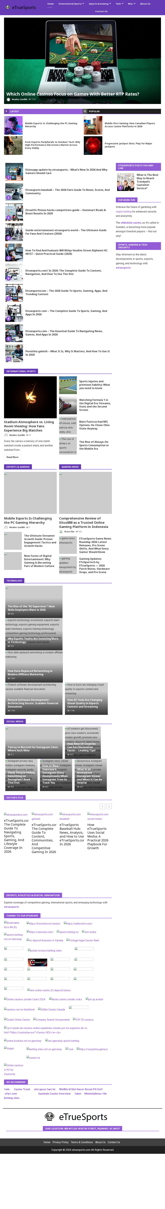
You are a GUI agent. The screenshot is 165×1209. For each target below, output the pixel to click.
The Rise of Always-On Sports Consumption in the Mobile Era (68, 445)
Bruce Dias (69, 531)
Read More (12, 457)
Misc (130, 3)
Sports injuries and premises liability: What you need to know (68, 385)
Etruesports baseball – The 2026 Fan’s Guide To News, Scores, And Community (14, 192)
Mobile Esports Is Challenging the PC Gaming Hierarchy (13, 125)
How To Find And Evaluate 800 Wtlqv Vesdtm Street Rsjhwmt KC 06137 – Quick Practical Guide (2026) (14, 252)
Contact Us (101, 11)
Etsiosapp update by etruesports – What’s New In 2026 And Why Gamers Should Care (14, 172)
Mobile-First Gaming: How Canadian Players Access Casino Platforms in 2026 (93, 125)
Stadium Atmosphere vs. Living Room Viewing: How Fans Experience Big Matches (30, 397)
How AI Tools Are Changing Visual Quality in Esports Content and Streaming (84, 703)
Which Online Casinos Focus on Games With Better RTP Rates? (82, 61)
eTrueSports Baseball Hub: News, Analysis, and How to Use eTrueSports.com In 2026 (72, 834)
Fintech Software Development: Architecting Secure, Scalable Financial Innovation (33, 703)
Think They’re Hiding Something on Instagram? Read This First (21, 777)
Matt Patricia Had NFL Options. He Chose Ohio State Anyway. (68, 425)
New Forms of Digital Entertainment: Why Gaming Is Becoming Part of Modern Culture (13, 561)
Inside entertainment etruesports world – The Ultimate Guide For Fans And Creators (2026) (14, 232)
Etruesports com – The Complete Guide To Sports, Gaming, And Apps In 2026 (14, 313)
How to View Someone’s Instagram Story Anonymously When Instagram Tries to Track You (55, 774)
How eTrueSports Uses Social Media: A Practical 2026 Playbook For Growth (97, 836)
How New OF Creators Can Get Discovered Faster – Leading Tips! (81, 747)
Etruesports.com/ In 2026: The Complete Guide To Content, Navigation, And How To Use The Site (14, 273)
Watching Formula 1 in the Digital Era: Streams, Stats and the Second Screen (68, 405)
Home (50, 3)
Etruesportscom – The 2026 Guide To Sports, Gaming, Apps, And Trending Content (14, 293)
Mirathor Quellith (19, 99)
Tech (118, 3)
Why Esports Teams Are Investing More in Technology (33, 640)
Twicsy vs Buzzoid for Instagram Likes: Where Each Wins (33, 748)
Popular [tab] (94, 111)
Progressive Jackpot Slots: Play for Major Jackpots (93, 145)
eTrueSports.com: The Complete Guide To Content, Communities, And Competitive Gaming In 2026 (44, 838)
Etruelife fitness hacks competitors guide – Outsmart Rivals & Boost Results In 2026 (14, 212)
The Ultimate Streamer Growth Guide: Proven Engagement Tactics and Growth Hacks (13, 541)
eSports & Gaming (98, 3)
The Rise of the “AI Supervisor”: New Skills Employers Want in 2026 (31, 607)
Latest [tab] (14, 111)
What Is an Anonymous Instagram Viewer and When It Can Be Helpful (89, 775)
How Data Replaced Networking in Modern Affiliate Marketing (30, 672)
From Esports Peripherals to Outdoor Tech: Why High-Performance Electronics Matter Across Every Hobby (13, 145)
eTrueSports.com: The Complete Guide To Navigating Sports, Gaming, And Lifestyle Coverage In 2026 (16, 835)
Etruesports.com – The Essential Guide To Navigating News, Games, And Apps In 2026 (14, 333)
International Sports (70, 3)
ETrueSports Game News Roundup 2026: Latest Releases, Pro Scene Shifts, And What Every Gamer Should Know (68, 545)
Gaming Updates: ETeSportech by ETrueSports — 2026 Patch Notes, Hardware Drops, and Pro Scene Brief (68, 565)
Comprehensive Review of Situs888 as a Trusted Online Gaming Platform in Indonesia (85, 493)
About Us (145, 3)
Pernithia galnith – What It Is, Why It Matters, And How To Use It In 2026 (14, 353)
